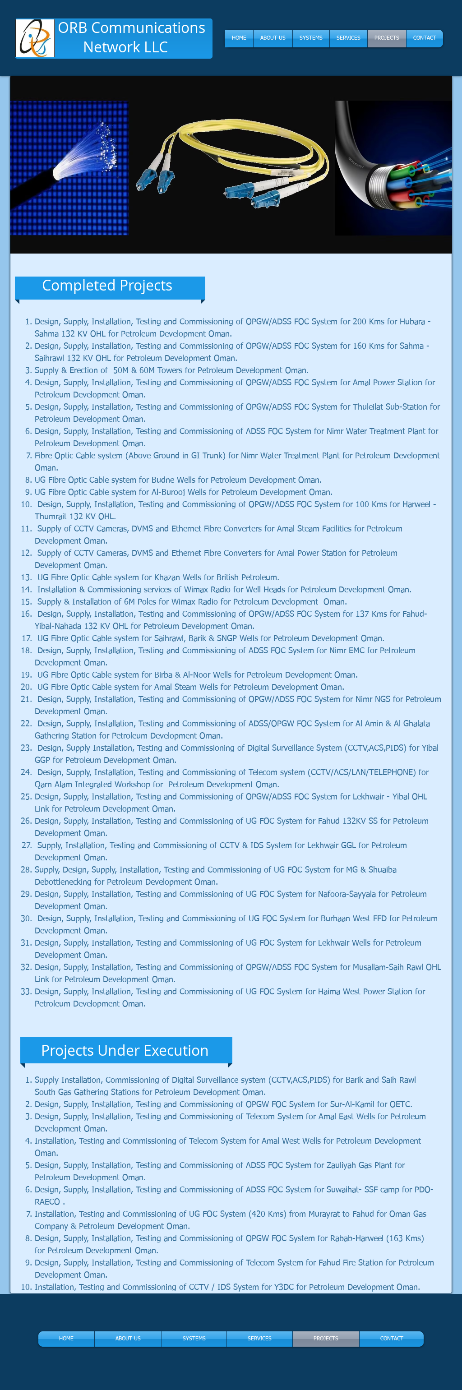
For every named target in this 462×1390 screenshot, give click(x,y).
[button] (231, 165)
